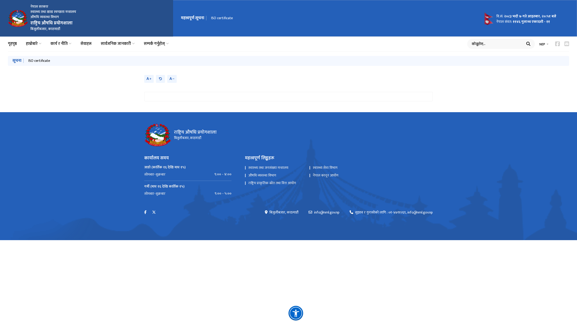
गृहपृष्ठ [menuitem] (12, 44)
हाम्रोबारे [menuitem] (32, 44)
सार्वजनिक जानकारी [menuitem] (116, 44)
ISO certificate (222, 18)
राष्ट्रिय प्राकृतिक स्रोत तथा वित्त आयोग (272, 183)
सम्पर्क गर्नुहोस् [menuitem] (154, 44)
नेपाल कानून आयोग (325, 175)
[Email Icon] (566, 43)
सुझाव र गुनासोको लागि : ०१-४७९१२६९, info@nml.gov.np (394, 212)
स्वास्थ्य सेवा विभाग (325, 168)
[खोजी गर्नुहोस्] (528, 44)
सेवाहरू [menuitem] (86, 44)
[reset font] (160, 79)
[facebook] (145, 212)
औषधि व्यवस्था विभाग (262, 175)
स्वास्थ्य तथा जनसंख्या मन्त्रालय (268, 168)
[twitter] (154, 212)
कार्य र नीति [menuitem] (59, 44)
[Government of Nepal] (18, 18)
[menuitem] (187, 174)
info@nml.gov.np (326, 212)
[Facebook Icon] (557, 43)
